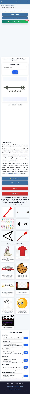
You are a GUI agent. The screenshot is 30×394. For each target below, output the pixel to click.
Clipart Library (11, 384)
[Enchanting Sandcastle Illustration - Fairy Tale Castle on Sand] (7, 251)
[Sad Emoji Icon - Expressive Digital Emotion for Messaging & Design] (22, 303)
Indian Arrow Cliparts (10, 5)
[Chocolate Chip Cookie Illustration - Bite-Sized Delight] (22, 268)
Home (2, 5)
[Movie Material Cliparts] (7, 320)
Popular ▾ (22, 2)
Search (15, 72)
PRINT (15, 188)
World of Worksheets (15, 389)
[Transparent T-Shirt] (22, 251)
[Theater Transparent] (22, 285)
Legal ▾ (27, 2)
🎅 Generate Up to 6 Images (18, 21)
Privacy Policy (19, 386)
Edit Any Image (15, 14)
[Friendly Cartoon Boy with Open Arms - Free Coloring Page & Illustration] (7, 303)
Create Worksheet (15, 18)
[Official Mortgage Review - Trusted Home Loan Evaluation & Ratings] (7, 268)
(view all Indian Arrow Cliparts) (14, 204)
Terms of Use (10, 386)
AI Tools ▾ (17, 2)
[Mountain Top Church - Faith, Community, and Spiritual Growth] (7, 285)
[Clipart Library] (1, 2)
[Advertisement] (15, 41)
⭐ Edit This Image (15, 179)
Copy (26, 337)
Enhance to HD (15, 183)
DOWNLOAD (15, 193)
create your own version (13, 173)
